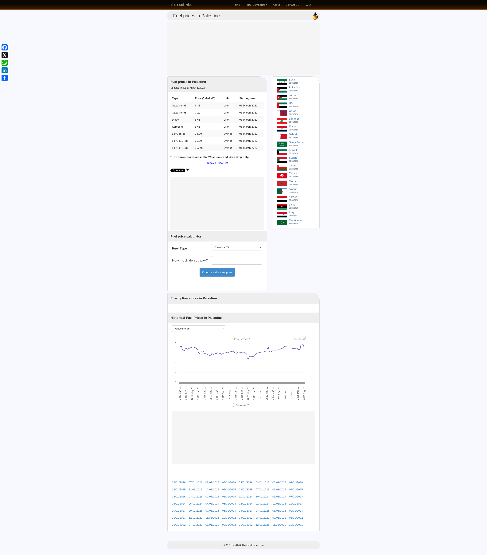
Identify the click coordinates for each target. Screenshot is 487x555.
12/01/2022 (195, 517)
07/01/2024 (296, 496)
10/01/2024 (262, 496)
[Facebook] (4, 47)
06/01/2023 (229, 510)
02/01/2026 (279, 482)
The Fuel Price (181, 5)
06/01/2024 (179, 503)
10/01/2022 (229, 517)
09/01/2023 (195, 510)
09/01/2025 (229, 489)
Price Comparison (256, 4)
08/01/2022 (262, 517)
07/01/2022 (279, 517)
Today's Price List (217, 162)
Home (236, 4)
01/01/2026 (296, 482)
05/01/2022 (179, 524)
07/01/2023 (212, 510)
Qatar (292, 110)
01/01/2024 (262, 503)
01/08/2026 (293, 83)
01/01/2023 (179, 517)
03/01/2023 (279, 510)
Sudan (293, 157)
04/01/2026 (246, 482)
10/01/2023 (179, 510)
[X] (4, 55)
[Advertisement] (243, 48)
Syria (292, 79)
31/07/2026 (293, 99)
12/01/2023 (279, 503)
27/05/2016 (293, 224)
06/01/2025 (279, 489)
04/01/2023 (262, 510)
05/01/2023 (246, 510)
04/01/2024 (212, 503)
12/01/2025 (179, 489)
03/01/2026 (262, 482)
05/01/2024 (195, 503)
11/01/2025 (195, 489)
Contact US (292, 4)
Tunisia (293, 173)
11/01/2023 (296, 503)
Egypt (292, 126)
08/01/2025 (246, 489)
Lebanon (294, 118)
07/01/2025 (262, 489)
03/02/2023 (293, 161)
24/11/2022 (293, 177)
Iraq (291, 212)
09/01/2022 (246, 517)
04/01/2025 (179, 496)
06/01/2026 (212, 482)
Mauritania (295, 220)
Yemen (293, 196)
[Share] (4, 78)
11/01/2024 (245, 496)
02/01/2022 (229, 524)
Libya (292, 204)
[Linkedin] (4, 70)
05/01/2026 (229, 482)
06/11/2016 (293, 208)
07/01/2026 (195, 482)
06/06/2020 (293, 192)
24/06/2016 (293, 216)
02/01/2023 (296, 510)
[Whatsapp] (4, 62)
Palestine (294, 87)
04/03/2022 (293, 185)
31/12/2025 (293, 138)
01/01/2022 (246, 524)
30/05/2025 (293, 145)
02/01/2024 (246, 503)
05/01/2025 (296, 489)
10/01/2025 (212, 489)
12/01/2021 (262, 524)
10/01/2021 (296, 524)
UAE (291, 103)
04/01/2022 (195, 524)
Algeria (293, 188)
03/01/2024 (229, 503)
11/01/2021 (279, 524)
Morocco (294, 181)
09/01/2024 (279, 496)
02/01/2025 (212, 496)
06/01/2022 (296, 517)
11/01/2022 (212, 517)
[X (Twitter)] (188, 171)
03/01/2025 (195, 496)
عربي (308, 4)
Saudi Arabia (296, 142)
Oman (292, 165)
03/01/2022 (212, 524)
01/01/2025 (229, 496)
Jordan (293, 95)
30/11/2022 (293, 169)
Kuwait (293, 149)
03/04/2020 (293, 200)
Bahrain (293, 134)
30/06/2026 (293, 122)
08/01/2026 (179, 482)
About (276, 4)
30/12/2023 (293, 153)
